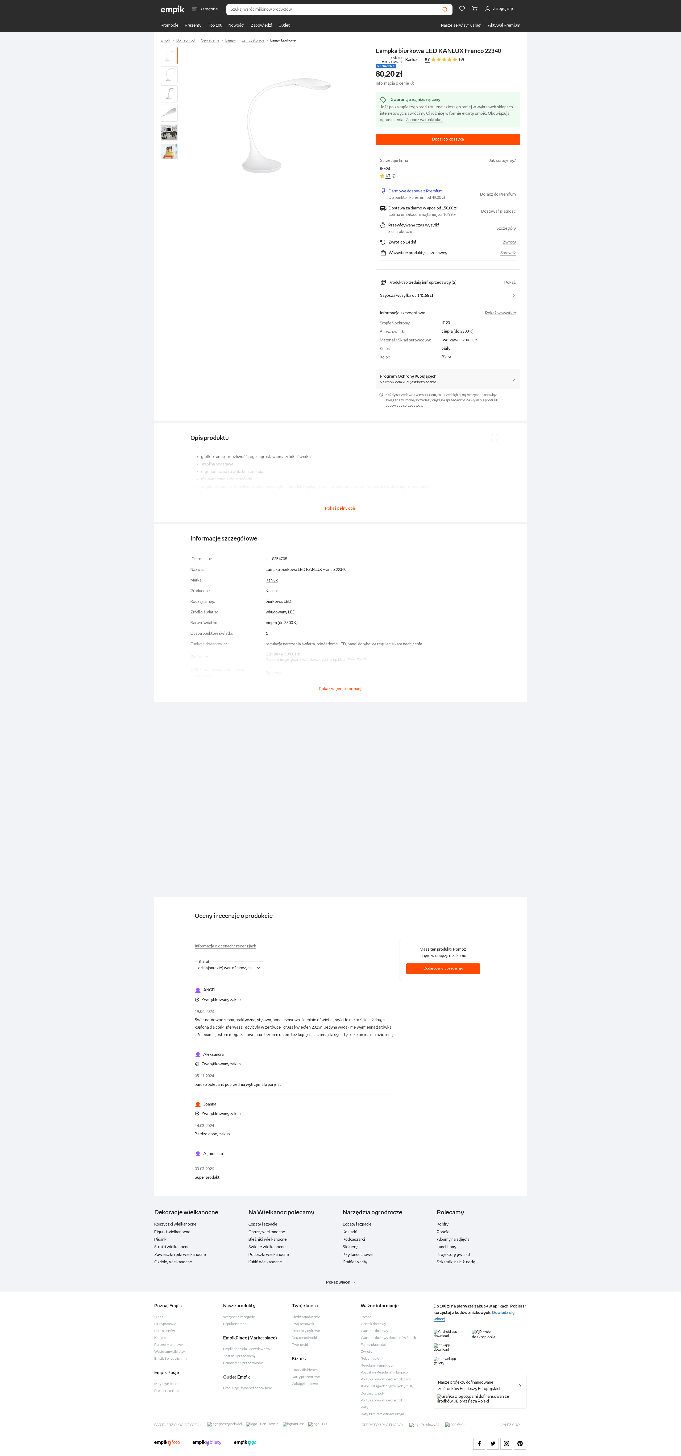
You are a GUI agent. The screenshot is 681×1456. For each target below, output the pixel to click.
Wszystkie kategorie (239, 1317)
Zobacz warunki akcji (424, 120)
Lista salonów (164, 1331)
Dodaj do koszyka (448, 139)
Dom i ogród (185, 40)
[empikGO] (245, 1443)
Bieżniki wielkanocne (267, 1239)
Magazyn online (166, 1384)
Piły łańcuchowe (358, 1255)
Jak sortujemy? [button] (502, 161)
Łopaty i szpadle (262, 1224)
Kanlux (411, 60)
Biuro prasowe (165, 1324)
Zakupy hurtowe (305, 1384)
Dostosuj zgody (373, 1393)
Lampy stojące (253, 40)
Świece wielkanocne (267, 1247)
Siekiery (350, 1247)
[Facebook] (479, 1444)
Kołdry (443, 1224)
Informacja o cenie (392, 83)
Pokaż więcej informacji (340, 689)
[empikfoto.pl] (167, 1443)
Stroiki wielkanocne (172, 1247)
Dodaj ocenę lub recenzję (443, 968)
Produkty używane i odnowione (247, 1388)
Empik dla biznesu (305, 1370)
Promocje (169, 25)
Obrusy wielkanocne (266, 1232)
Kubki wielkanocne (265, 1262)
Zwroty (366, 1352)
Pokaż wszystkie (500, 313)
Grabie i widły (355, 1262)
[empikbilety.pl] (207, 1443)
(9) (461, 59)
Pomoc (366, 1317)
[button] (277, 119)
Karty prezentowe (306, 1377)
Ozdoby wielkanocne (173, 1262)
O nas (158, 1317)
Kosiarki (350, 1232)
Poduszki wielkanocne (268, 1255)
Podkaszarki (354, 1239)
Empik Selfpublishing (170, 1358)
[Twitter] (493, 1444)
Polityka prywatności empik (382, 1400)
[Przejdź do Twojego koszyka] (476, 9)
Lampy (230, 40)
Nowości (236, 25)
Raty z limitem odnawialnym (382, 1414)
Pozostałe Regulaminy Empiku (384, 1372)
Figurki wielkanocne (172, 1232)
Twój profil (300, 1345)
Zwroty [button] (509, 242)
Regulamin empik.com (378, 1365)
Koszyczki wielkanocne (175, 1224)
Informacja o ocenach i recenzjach (225, 946)
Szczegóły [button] (506, 228)
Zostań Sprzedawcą (239, 1356)
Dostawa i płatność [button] (498, 211)
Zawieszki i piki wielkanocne (180, 1255)
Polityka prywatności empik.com (386, 1379)
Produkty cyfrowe (306, 1331)
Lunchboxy (446, 1247)
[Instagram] (506, 1444)
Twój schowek (303, 1324)
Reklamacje (370, 1358)
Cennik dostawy (373, 1324)
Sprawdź (508, 253)
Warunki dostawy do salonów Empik (388, 1338)
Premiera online (166, 1391)
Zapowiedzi (261, 25)
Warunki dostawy (374, 1331)
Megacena (386, 66)
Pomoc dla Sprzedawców (243, 1363)
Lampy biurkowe (283, 40)
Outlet (284, 25)
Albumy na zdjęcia (453, 1239)
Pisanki (161, 1239)
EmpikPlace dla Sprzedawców (246, 1349)
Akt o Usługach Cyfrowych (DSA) (387, 1386)
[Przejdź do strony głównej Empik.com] (173, 9)
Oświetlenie (210, 40)
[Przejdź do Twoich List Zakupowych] (462, 9)
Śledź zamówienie (306, 1317)
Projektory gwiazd (453, 1255)
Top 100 (215, 25)
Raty (364, 1407)
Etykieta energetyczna (392, 59)
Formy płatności (373, 1345)
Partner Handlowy (168, 1345)
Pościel (443, 1232)
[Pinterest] (520, 1444)
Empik (165, 40)
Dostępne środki (304, 1338)
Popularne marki (235, 1324)
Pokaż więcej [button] (338, 1282)
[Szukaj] (445, 9)
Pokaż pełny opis (340, 508)
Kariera (160, 1338)
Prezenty (193, 25)
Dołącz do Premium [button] (498, 194)
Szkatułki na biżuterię (456, 1262)
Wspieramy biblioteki (170, 1352)
